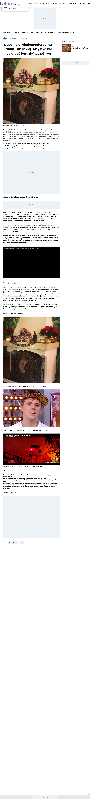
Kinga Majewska (13, 38)
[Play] (5, 277)
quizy (84, 3)
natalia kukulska (13, 542)
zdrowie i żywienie (32, 3)
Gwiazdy (69, 3)
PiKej (22, 542)
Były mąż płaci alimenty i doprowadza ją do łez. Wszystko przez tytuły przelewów (29, 235)
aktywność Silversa (59, 3)
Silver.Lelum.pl (7, 32)
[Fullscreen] (58, 277)
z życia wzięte (77, 3)
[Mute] (12, 277)
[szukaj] (89, 3)
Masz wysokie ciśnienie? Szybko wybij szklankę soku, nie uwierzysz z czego (27, 485)
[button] (89, 794)
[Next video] (9, 277)
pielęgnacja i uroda (46, 3)
